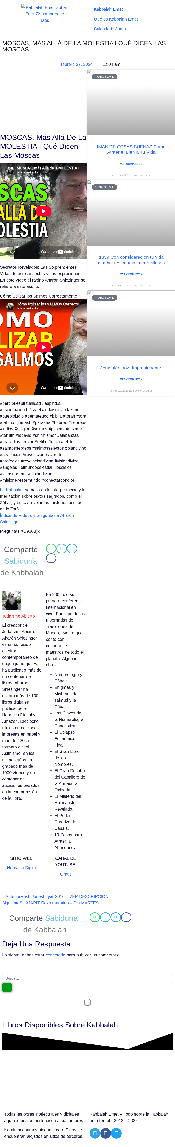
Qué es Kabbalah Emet (116, 19)
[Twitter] (116, 1133)
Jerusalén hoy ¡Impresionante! (131, 367)
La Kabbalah (12, 489)
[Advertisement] (44, 101)
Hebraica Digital (22, 867)
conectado (55, 955)
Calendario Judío (110, 28)
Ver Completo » (131, 164)
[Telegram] (95, 1133)
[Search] (7, 987)
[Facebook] (105, 1133)
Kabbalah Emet (108, 9)
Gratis (65, 874)
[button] (51, 548)
